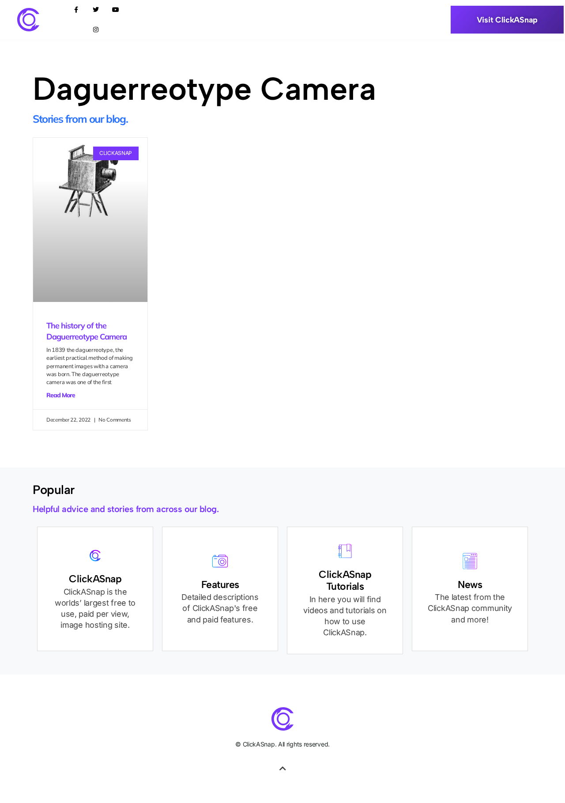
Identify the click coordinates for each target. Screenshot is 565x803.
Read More (60, 395)
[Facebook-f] (76, 10)
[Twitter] (96, 10)
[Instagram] (96, 30)
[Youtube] (116, 10)
